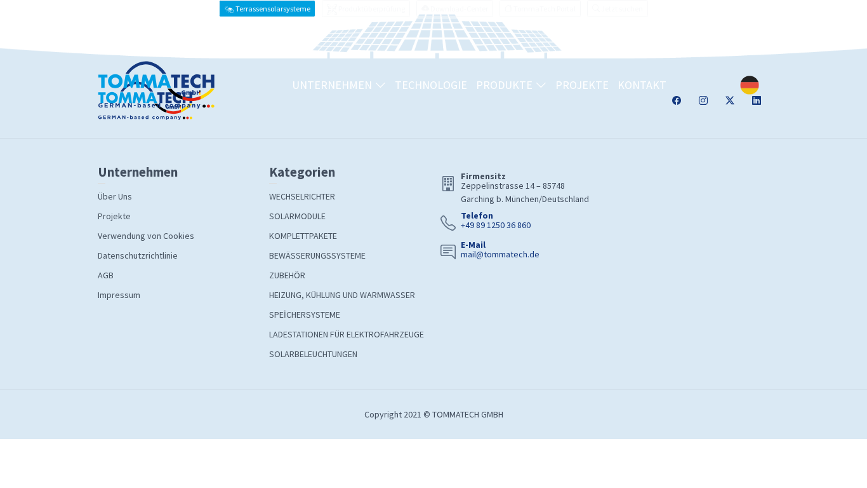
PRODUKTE (505, 85)
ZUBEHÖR (287, 275)
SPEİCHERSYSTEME (304, 314)
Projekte (114, 216)
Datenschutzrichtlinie (138, 255)
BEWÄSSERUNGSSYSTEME (317, 255)
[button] (617, 8)
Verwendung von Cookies (146, 235)
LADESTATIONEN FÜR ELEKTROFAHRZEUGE (346, 334)
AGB (106, 275)
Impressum (119, 295)
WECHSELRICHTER (302, 196)
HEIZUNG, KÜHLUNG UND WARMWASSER (342, 295)
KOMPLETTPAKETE (303, 235)
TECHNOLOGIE (431, 85)
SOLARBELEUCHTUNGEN (313, 354)
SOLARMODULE (297, 216)
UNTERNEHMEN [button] (333, 85)
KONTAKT (642, 85)
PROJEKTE (582, 85)
